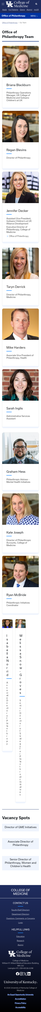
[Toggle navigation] (3, 4)
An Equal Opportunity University (20, 995)
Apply (4, 10)
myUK (36, 10)
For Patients (13, 10)
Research (20, 941)
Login (20, 923)
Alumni (29, 10)
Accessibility (20, 1007)
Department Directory (20, 914)
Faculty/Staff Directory (20, 910)
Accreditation (20, 999)
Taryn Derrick (15, 287)
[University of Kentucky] (20, 982)
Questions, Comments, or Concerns (20, 918)
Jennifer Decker (17, 211)
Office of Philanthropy (9, 23)
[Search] (36, 4)
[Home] (17, 4)
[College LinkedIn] (29, 974)
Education (20, 936)
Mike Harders (15, 347)
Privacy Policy (20, 1003)
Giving (22, 10)
